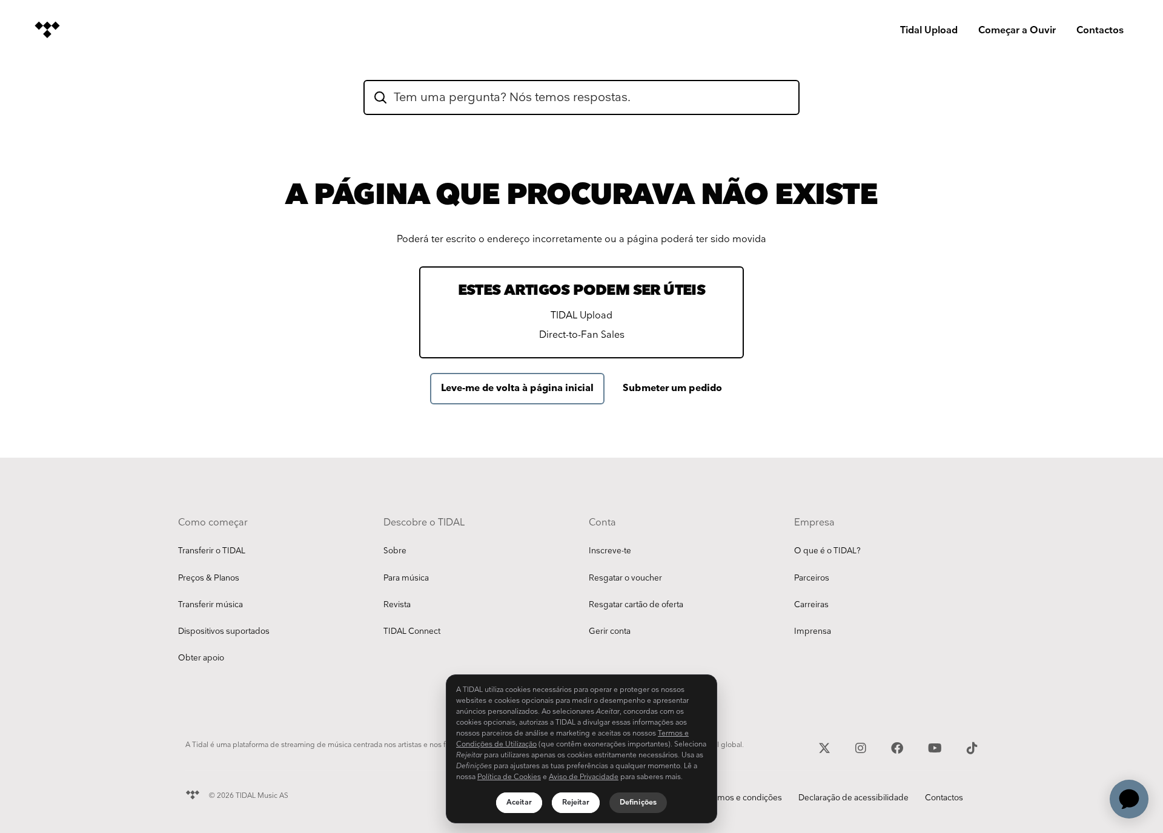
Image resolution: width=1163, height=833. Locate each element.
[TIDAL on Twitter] (825, 747)
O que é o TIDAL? (827, 551)
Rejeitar (575, 802)
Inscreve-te (610, 551)
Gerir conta (610, 631)
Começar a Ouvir (1017, 30)
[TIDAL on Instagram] (862, 747)
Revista (397, 605)
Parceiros (811, 578)
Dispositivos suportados (224, 631)
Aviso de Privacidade (583, 777)
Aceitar (519, 802)
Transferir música (210, 605)
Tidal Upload (929, 30)
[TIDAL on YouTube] (936, 747)
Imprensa (812, 631)
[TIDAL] (192, 793)
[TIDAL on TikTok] (972, 747)
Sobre (394, 551)
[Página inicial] (47, 30)
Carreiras (811, 605)
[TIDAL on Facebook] (898, 747)
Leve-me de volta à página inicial (517, 388)
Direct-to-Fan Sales (582, 335)
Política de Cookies (509, 777)
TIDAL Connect (411, 631)
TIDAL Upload (581, 315)
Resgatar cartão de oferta (636, 605)
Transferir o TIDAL (211, 551)
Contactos (1100, 30)
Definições (638, 802)
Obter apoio (201, 658)
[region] (581, 748)
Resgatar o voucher (625, 578)
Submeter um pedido (672, 388)
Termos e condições (743, 798)
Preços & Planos (208, 578)
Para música (406, 578)
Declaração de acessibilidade (853, 798)
